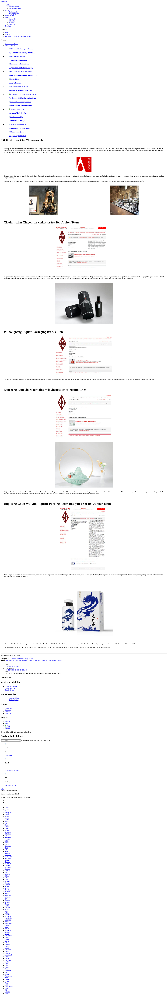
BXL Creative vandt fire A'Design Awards (18, 36)
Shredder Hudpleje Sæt (18, 113)
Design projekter (14, 14)
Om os (7, 17)
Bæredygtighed (9, 15)
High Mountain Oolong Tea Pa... (22, 53)
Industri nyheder (10, 45)
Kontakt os (8, 26)
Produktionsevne (14, 7)
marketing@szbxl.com (11, 666)
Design (7, 10)
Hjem (6, 32)
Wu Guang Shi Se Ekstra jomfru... (22, 98)
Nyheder (11, 22)
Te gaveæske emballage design (21, 68)
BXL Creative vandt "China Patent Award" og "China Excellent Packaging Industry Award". (34, 660)
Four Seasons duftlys (17, 121)
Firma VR (12, 24)
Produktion (8, 5)
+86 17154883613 (10, 670)
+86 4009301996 (21, 670)
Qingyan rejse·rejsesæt (17, 136)
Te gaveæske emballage (18, 60)
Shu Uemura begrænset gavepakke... (23, 75)
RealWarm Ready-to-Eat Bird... (21, 90)
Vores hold (12, 21)
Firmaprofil (12, 19)
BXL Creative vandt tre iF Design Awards (20, 658)
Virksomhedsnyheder (11, 44)
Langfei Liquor (15, 83)
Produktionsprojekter (15, 8)
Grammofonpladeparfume (19, 128)
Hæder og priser (13, 12)
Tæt (2, 789)
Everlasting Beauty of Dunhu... (21, 105)
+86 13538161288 (10, 785)
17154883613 (9, 755)
